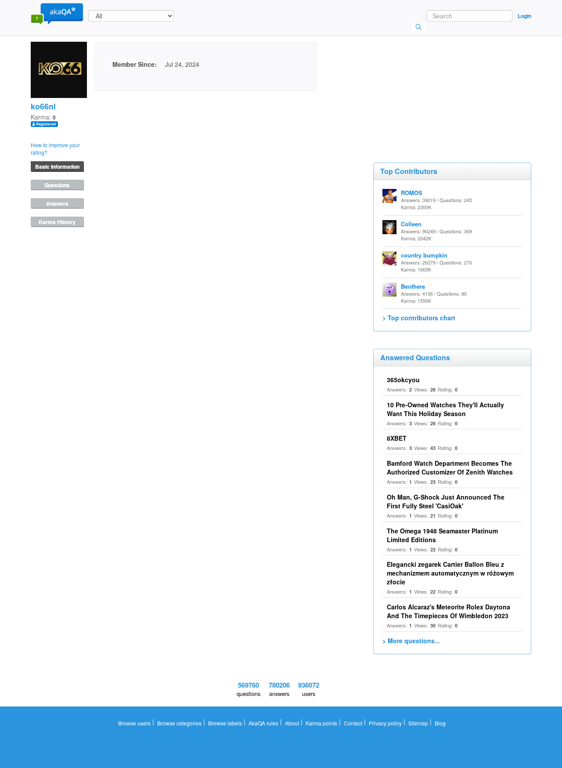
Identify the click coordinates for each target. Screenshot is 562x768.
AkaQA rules (263, 723)
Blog (440, 723)
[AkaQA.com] (57, 13)
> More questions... (411, 640)
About (292, 723)
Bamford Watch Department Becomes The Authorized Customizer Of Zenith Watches (450, 467)
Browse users (134, 723)
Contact (353, 723)
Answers (57, 203)
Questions (57, 185)
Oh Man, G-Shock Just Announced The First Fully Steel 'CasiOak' (445, 501)
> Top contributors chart (418, 317)
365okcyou (403, 379)
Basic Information (57, 166)
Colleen (411, 224)
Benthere (413, 286)
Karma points (321, 723)
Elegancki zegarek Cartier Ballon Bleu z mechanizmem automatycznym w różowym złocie (450, 573)
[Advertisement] (439, 86)
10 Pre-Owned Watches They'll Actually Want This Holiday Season (445, 409)
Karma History (57, 222)
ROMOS (411, 192)
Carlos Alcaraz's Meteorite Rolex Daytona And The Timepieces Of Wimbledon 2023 (448, 611)
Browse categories (179, 723)
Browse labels (225, 723)
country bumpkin (424, 255)
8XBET (397, 438)
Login (524, 16)
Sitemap (418, 723)
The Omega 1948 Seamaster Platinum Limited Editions (442, 535)
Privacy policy (385, 723)
